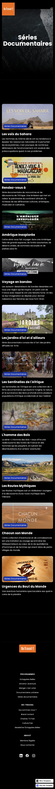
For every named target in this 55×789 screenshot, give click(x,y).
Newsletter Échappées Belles (27, 727)
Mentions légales (27, 741)
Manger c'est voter (27, 688)
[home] (8, 9)
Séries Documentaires (15, 126)
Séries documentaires (27, 697)
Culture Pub (27, 723)
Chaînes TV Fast (27, 719)
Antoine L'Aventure (27, 684)
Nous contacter (28, 745)
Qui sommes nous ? (27, 710)
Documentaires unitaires (27, 692)
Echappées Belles (27, 679)
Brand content (27, 714)
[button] (34, 9)
